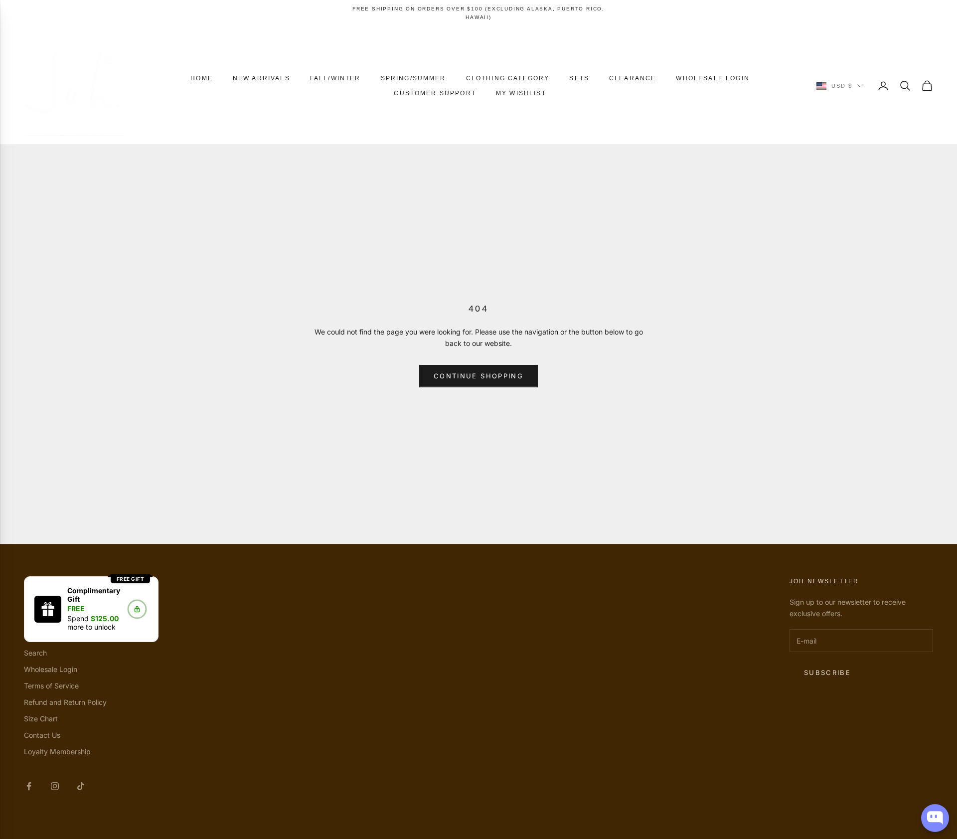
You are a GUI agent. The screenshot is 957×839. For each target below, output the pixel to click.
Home (201, 78)
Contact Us (42, 735)
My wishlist (521, 93)
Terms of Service (51, 685)
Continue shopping (478, 376)
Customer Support (435, 93)
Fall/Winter (335, 78)
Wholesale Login (712, 78)
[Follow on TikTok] (81, 786)
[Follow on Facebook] (29, 786)
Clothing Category (508, 78)
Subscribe (827, 672)
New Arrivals (261, 78)
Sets (579, 78)
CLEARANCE (632, 78)
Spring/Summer (413, 78)
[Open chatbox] (935, 818)
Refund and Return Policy (65, 702)
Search (35, 653)
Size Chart (41, 718)
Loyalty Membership (57, 751)
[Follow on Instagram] (55, 786)
